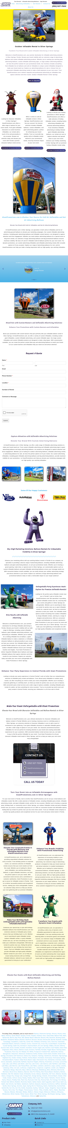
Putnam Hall (5, 1082)
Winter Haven (24, 1094)
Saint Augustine (47, 1082)
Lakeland (40, 1066)
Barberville (6, 1037)
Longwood (39, 1068)
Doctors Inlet (5, 1048)
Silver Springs (11, 1086)
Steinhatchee (52, 1086)
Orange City (10, 1076)
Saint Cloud (56, 1082)
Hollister (24, 1058)
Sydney (35, 1088)
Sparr (24, 1086)
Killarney (41, 1062)
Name (4, 360)
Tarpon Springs (61, 1088)
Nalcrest (26, 1072)
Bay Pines (18, 1037)
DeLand (56, 1045)
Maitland (62, 1068)
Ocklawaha (27, 1074)
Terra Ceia (11, 1090)
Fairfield (37, 1050)
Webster (12, 1092)
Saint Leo (63, 1082)
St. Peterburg (38, 1086)
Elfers (11, 1050)
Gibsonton (14, 1054)
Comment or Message (9, 396)
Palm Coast (36, 1078)
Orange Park (27, 1076)
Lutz (57, 1068)
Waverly (6, 1092)
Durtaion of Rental (8, 389)
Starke (45, 1086)
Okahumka (45, 1074)
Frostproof (37, 1052)
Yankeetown (25, 1096)
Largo (53, 1066)
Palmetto (52, 1078)
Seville (5, 1086)
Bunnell (53, 1039)
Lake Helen (61, 1064)
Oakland (16, 1074)
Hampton (34, 1056)
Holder (14, 1058)
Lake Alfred (13, 1064)
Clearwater (61, 1041)
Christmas (43, 1041)
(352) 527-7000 (59, 6)
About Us (30, 7)
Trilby (40, 1090)
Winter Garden (15, 1094)
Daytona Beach (32, 1045)
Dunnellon (29, 1048)
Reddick (17, 1082)
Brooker (40, 1039)
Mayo (24, 1070)
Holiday (19, 1058)
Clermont (17, 1043)
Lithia (11, 1068)
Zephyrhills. (42, 1096)
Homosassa (48, 1058)
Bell (23, 1037)
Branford (28, 1039)
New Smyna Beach (47, 1072)
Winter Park (33, 1094)
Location (5, 383)
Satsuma (44, 1084)
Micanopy (35, 1070)
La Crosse (56, 1062)
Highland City (6, 1058)
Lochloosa (23, 1068)
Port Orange (54, 1080)
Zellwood (33, 1096)
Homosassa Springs (59, 1058)
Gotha (35, 1054)
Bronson (34, 1039)
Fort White (30, 1052)
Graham (40, 1054)
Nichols (62, 1072)
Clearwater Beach (7, 1043)
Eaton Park (63, 1048)
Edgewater (5, 1050)
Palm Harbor (45, 1078)
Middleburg (42, 1070)
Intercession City (42, 1060)
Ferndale (43, 1050)
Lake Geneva (44, 1064)
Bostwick (52, 1037)
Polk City (37, 1080)
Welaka (25, 1092)
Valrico (51, 1090)
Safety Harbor (36, 1082)
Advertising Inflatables (23, 4)
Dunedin (22, 1048)
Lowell (53, 1068)
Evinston (31, 1050)
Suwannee (29, 1088)
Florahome (8, 1052)
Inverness (58, 1060)
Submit (5, 420)
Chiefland (37, 1041)
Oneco (4, 1076)
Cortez (29, 1043)
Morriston (6, 1072)
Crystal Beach (52, 1043)
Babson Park (58, 1035)
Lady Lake (5, 1064)
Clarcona (54, 1041)
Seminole (63, 1084)
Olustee (64, 1074)
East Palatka (55, 1048)
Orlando (44, 1076)
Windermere (6, 1094)
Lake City (28, 1064)
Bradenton (4, 1039)
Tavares (5, 1090)
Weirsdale (19, 1092)
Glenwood (22, 1054)
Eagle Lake (41, 1048)
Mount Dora (13, 1072)
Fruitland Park (45, 1052)
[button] (3, 269)
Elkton (16, 1050)
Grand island (47, 1054)
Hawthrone (47, 1056)
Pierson (9, 1080)
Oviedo (9, 1078)
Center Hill (29, 1041)
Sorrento (19, 1086)
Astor (44, 1035)
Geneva (60, 1052)
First (3, 365)
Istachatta (9, 1062)
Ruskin (30, 1082)
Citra (49, 1041)
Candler (64, 1039)
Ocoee (33, 1074)
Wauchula (62, 1090)
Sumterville (5, 1088)
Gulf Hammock (18, 1056)
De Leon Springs (43, 1045)
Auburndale (50, 1035)
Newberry (57, 1072)
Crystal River (62, 1043)
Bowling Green (60, 1037)
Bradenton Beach (13, 1039)
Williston (53, 1092)
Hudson (16, 1060)
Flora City (15, 1052)
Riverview (24, 1082)
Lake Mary (5, 1066)
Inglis (34, 1060)
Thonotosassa (28, 1090)
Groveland (9, 1056)
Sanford (31, 1084)
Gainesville (54, 1052)
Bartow (12, 1037)
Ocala (21, 1074)
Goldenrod (29, 1054)
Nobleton (4, 1074)
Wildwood (47, 1092)
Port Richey (62, 1080)
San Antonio (10, 1084)
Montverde (60, 1070)
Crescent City (36, 1043)
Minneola (54, 1070)
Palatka (29, 1078)
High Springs (63, 1056)
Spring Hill (30, 1086)
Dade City (16, 1045)
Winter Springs (42, 1094)
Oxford (14, 1078)
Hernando (55, 1056)
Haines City (27, 1056)
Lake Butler (20, 1064)
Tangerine (53, 1088)
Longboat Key (31, 1068)
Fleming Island (60, 1050)
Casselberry (14, 1041)
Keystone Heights (32, 1062)
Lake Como (35, 1064)
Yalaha (63, 1094)
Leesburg (6, 1068)
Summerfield (61, 1086)
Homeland (41, 1058)
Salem (3, 1084)
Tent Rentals (36, 4)
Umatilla (45, 1090)
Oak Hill (10, 1074)
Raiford (12, 1082)
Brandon (22, 1039)
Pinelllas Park (16, 1080)
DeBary (51, 1045)
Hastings (41, 1056)
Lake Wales (33, 1066)
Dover (12, 1048)
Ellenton (21, 1050)
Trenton (35, 1090)
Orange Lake (19, 1076)
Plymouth (31, 1080)
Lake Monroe (13, 1066)
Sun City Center (20, 1088)
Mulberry (20, 1072)
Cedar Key (22, 1041)
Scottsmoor (51, 1084)
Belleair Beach (29, 1037)
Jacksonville (16, 1062)
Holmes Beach (32, 1058)
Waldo (56, 1090)
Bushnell (58, 1039)
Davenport (23, 1045)
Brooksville (46, 1039)
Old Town (52, 1074)
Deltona (62, 1045)
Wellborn (30, 1092)
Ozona (20, 1078)
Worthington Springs (54, 1094)
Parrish (58, 1078)
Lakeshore (47, 1066)
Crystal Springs (8, 1045)
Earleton (48, 1048)
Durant (35, 1048)
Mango (13, 1070)
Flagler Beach (51, 1050)
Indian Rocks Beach (26, 1060)
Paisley (24, 1078)
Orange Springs (37, 1076)
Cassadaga (6, 1041)
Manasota (7, 1070)
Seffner (57, 1084)
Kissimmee (48, 1062)
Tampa (47, 1088)
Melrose (28, 1070)
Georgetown (7, 1054)
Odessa (38, 1074)
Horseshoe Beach (7, 1060)
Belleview (37, 1037)
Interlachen (51, 1060)
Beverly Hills (45, 1037)
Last (36, 365)
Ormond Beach (52, 1076)
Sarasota (37, 1084)
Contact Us (46, 4)
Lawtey (58, 1066)
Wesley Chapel (38, 1092)
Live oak (16, 1068)
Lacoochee (63, 1062)
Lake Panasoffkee (23, 1066)
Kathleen (24, 1062)
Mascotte (18, 1070)
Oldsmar (58, 1074)
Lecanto (63, 1066)
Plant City (24, 1080)
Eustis (26, 1050)
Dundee (16, 1048)
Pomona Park (45, 1080)
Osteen (60, 1076)
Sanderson (25, 1084)
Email (4, 369)
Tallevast (41, 1088)
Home (13, 4)
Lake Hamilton (53, 1064)
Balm (64, 1035)
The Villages (19, 1090)
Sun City (12, 1088)
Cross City (44, 1043)
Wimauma (60, 1092)
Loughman (47, 1068)
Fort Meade (22, 1052)
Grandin (54, 1054)
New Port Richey (35, 1072)
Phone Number (7, 376)
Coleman (23, 1043)
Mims (48, 1070)
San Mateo (17, 1084)
